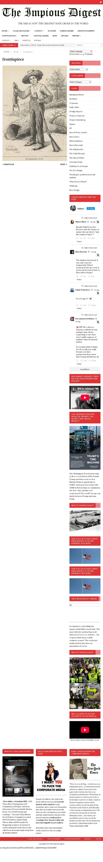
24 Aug (93, 252)
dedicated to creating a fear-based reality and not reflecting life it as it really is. (50, 820)
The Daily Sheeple (77, 153)
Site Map (64, 36)
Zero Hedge (74, 190)
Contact (38, 31)
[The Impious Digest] (51, 27)
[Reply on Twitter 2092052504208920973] (77, 238)
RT (70, 128)
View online (8, 801)
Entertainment (54, 839)
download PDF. (21, 801)
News (55, 36)
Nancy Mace (80, 222)
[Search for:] (87, 45)
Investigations (9, 36)
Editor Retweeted (90, 218)
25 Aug (92, 222)
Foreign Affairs (67, 31)
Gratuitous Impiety (86, 31)
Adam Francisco (82, 290)
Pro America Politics (84, 319)
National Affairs (41, 36)
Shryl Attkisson (75, 141)
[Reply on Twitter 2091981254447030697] (77, 305)
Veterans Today (75, 162)
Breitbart (73, 99)
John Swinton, (84, 823)
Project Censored (76, 116)
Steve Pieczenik (76, 145)
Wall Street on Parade (78, 166)
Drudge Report (75, 111)
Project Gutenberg (77, 120)
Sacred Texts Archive (78, 132)
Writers (75, 36)
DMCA (17, 40)
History (24, 36)
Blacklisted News (76, 95)
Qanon (72, 124)
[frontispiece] (35, 159)
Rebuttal (26, 40)
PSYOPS (98, 839)
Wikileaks (73, 186)
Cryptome (73, 103)
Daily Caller (74, 107)
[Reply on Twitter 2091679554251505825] (77, 360)
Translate (89, 54)
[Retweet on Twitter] (82, 218)
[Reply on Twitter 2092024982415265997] (77, 276)
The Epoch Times (76, 158)
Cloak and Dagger (21, 31)
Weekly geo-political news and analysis (82, 176)
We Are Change (76, 170)
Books (4, 31)
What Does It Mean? (78, 182)
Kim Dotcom (81, 252)
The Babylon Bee (76, 149)
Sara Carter (74, 137)
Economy (52, 31)
